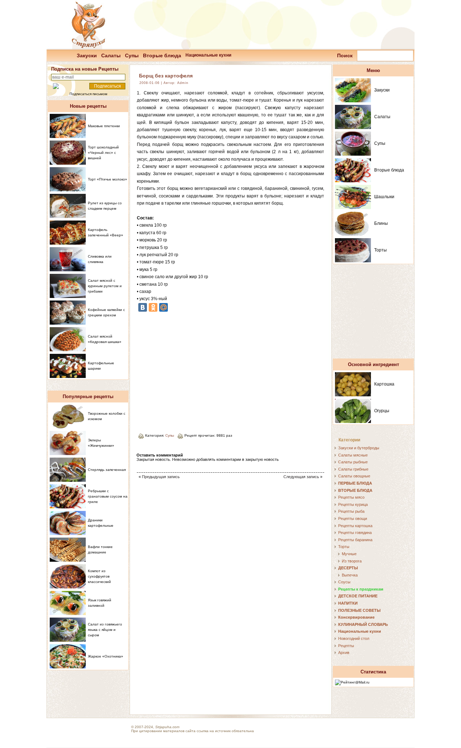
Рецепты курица (353, 504)
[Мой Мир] (163, 307)
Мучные (349, 554)
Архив (343, 652)
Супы (132, 55)
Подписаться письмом (88, 94)
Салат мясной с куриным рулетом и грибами (105, 286)
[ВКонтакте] (142, 307)
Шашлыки (384, 196)
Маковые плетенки (104, 126)
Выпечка (350, 575)
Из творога (352, 561)
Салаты (111, 55)
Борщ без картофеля (166, 76)
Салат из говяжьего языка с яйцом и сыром (105, 629)
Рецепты (346, 646)
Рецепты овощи (352, 518)
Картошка (384, 384)
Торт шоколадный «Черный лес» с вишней (103, 152)
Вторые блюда (162, 55)
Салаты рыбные (353, 462)
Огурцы (381, 410)
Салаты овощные (354, 476)
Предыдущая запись (161, 477)
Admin (182, 83)
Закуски (87, 55)
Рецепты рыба (351, 511)
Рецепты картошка (355, 526)
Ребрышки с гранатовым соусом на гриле (107, 496)
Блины (381, 223)
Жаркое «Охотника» (105, 656)
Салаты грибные (353, 469)
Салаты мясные (353, 455)
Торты (380, 250)
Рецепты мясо (351, 497)
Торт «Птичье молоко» (107, 179)
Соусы (344, 582)
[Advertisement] (197, 369)
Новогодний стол (353, 638)
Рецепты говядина (355, 532)
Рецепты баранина (355, 540)
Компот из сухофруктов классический (99, 576)
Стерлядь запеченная (107, 470)
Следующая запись (301, 477)
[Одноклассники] (153, 307)
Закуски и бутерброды (358, 448)
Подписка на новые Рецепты (84, 69)
